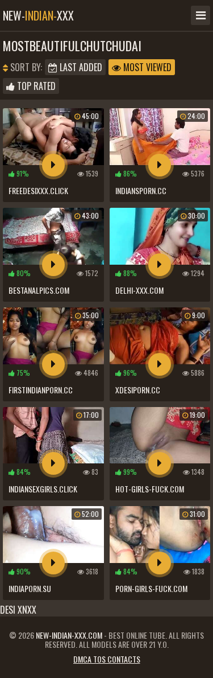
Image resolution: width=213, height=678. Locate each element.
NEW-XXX (38, 15)
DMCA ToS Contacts (106, 659)
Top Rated (35, 86)
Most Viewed (146, 67)
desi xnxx (18, 610)
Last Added (79, 67)
